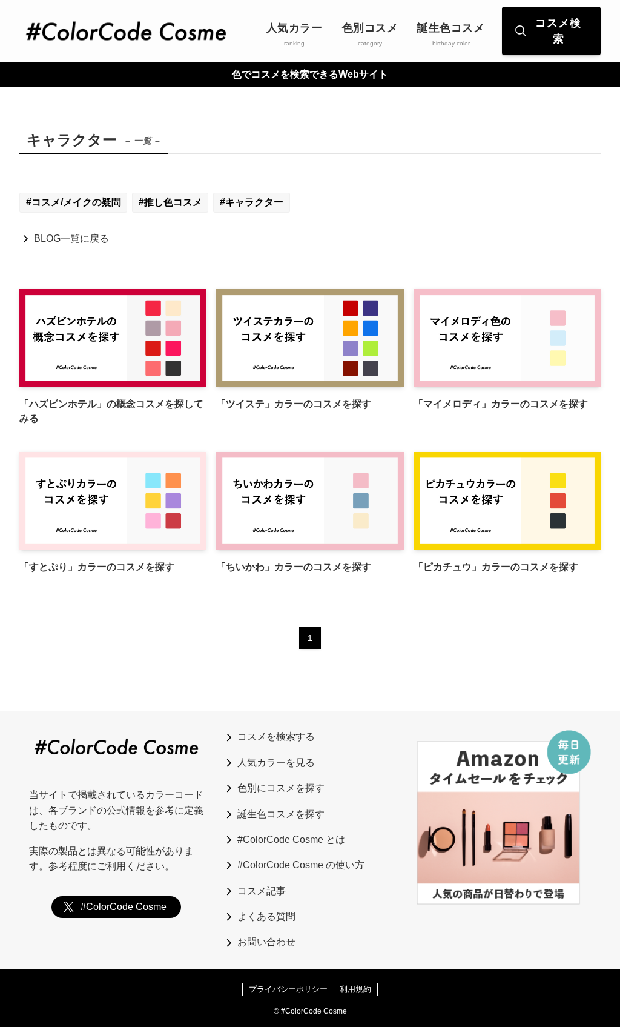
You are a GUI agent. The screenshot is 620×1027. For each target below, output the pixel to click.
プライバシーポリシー (288, 989)
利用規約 (355, 989)
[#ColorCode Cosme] (125, 31)
